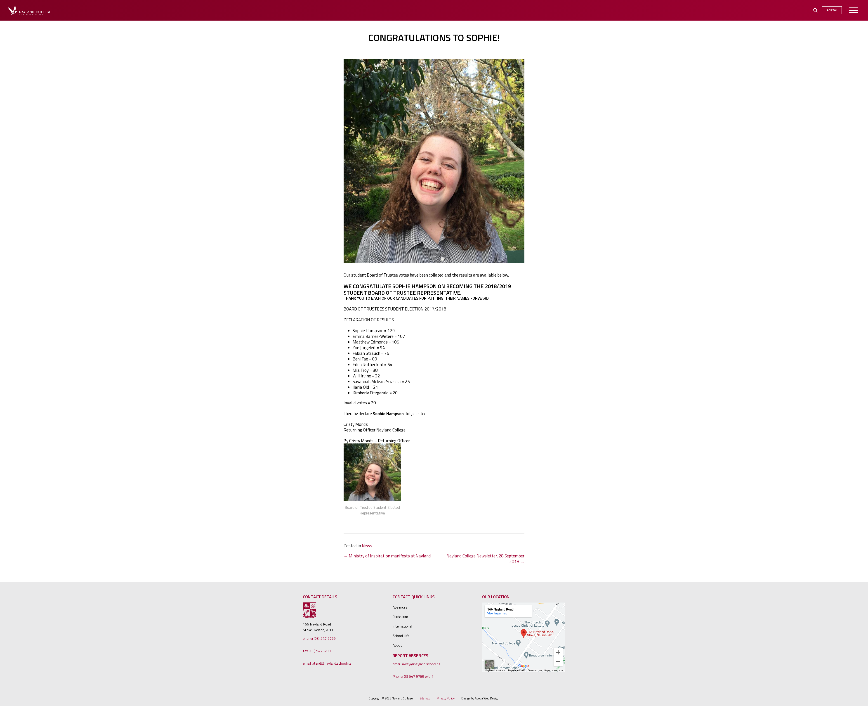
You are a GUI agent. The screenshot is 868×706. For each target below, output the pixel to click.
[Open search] (815, 10)
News (367, 545)
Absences (400, 607)
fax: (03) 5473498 (316, 651)
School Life (401, 635)
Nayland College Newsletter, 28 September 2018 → (485, 558)
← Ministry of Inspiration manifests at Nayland (387, 556)
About (397, 645)
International (402, 626)
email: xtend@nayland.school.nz (327, 663)
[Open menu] (853, 10)
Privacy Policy (446, 698)
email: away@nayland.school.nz (416, 664)
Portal (832, 10)
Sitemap (425, 698)
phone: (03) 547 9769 (319, 638)
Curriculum (400, 616)
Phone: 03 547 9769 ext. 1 (413, 676)
